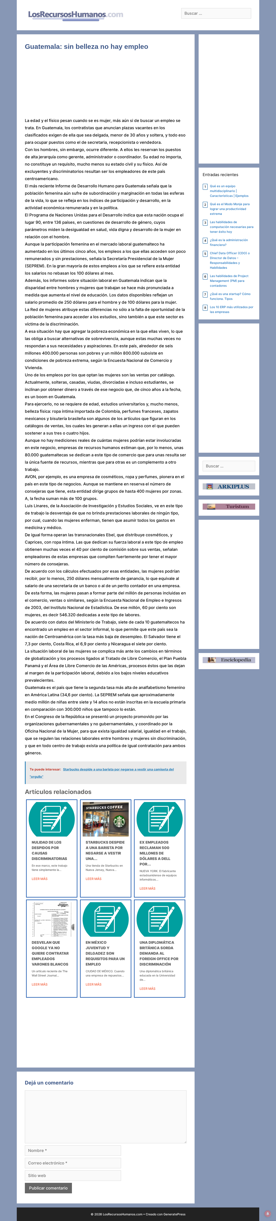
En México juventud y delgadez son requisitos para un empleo (105, 953)
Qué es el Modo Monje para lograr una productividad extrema (230, 209)
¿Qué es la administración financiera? (229, 242)
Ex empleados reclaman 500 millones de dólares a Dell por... (155, 853)
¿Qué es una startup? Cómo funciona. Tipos (230, 296)
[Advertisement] (105, 87)
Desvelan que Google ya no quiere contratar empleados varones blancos (50, 953)
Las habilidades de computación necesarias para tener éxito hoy (232, 227)
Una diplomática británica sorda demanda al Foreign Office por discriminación (159, 953)
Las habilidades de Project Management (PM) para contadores (229, 281)
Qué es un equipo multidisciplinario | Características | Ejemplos (229, 191)
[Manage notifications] (267, 1214)
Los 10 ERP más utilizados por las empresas (231, 309)
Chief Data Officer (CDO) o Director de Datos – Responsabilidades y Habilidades (230, 260)
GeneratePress (174, 1214)
